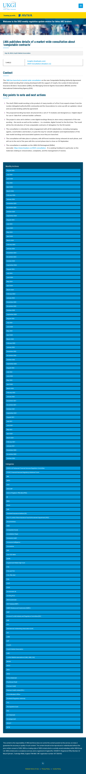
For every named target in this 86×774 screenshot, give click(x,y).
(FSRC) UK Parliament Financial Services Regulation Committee (25, 468)
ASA (8, 484)
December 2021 (11, 401)
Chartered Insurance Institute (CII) (17, 513)
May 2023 (9, 331)
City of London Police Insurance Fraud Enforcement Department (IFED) (28, 517)
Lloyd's (9, 645)
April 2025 (10, 236)
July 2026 (9, 174)
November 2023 (11, 306)
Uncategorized (11, 719)
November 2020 (11, 454)
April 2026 (10, 187)
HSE (8, 620)
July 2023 (9, 322)
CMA (8, 526)
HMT (8, 612)
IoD (8, 632)
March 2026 (10, 191)
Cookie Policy (57, 769)
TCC (8, 702)
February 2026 (11, 195)
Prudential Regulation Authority (16, 698)
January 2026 (11, 199)
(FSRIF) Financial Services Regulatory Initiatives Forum (23, 472)
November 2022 (11, 355)
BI (7, 497)
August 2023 (10, 318)
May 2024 (9, 281)
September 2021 (12, 413)
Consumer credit (12, 538)
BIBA (8, 501)
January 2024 (11, 298)
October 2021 (11, 409)
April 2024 (10, 285)
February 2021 (11, 442)
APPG (8, 480)
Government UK (11, 591)
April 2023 (10, 335)
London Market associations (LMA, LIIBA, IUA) (21, 657)
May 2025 (9, 232)
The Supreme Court (12, 706)
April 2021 (10, 433)
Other (8, 674)
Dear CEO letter (11, 554)
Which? (9, 723)
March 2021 (10, 438)
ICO (8, 624)
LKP (8, 641)
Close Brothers (11, 521)
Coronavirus (10, 546)
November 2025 (11, 207)
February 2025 (11, 244)
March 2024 (10, 290)
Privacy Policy (46, 769)
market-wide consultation (31, 80)
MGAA (9, 661)
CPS (8, 550)
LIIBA (8, 637)
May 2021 (9, 429)
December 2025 (11, 203)
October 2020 (11, 458)
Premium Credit (11, 686)
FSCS (8, 587)
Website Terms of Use (32, 769)
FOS (8, 579)
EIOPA (8, 558)
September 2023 (12, 314)
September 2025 (12, 216)
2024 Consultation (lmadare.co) (39, 64)
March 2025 (10, 240)
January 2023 (11, 347)
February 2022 (11, 392)
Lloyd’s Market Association (22, 53)
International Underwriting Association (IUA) (20, 628)
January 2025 (11, 248)
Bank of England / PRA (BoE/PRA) (17, 493)
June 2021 (10, 425)
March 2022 (10, 388)
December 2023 (11, 302)
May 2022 (9, 380)
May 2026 (9, 183)
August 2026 (10, 170)
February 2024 (11, 294)
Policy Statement (12, 678)
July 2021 (9, 421)
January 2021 (11, 446)
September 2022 (12, 364)
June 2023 (10, 327)
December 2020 (11, 450)
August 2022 (10, 368)
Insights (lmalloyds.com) (36, 61)
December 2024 (11, 253)
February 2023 (11, 343)
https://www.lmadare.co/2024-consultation (30, 148)
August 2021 (10, 417)
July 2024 (9, 273)
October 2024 (11, 261)
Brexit (8, 505)
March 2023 (10, 339)
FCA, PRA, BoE (11, 575)
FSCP (8, 583)
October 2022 (11, 359)
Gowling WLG (11, 595)
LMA (8, 653)
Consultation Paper (12, 534)
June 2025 (10, 228)
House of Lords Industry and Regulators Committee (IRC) (24, 616)
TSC (8, 711)
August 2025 (10, 220)
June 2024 (10, 277)
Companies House (12, 530)
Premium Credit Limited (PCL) (15, 690)
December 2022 (11, 351)
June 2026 (10, 179)
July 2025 (9, 224)
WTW (8, 727)
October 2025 (11, 211)
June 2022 (10, 376)
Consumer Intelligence (13, 542)
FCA (8, 567)
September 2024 (12, 265)
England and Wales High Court (16, 563)
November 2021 (11, 405)
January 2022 (11, 396)
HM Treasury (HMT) (12, 604)
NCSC (8, 665)
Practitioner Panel (12, 682)
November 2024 (11, 257)
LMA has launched (13, 80)
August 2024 (10, 269)
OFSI (8, 669)
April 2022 (10, 384)
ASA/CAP (9, 489)
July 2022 (9, 372)
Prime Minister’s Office (13, 694)
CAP (8, 509)
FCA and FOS (11, 571)
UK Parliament (11, 715)
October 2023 (11, 310)
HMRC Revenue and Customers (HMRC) (19, 608)
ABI (8, 476)
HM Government (11, 600)
